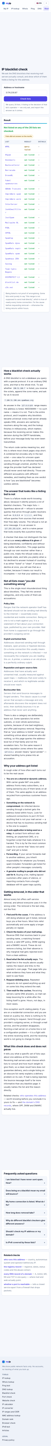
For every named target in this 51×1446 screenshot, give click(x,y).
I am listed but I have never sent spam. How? (24, 1181)
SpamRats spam (12, 253)
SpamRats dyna (12, 243)
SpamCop (9, 238)
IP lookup (15, 9)
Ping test (6, 1385)
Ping (33, 9)
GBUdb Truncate (13, 189)
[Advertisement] (25, 40)
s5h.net (9, 287)
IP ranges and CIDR (10, 1412)
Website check (8, 1400)
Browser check (8, 1423)
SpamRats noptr (13, 248)
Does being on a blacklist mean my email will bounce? (25, 1192)
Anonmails (10, 160)
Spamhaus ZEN (12, 259)
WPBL (7, 147)
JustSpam (9, 217)
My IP (6, 9)
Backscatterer (12, 165)
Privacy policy (8, 1440)
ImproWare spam (13, 194)
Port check (7, 1397)
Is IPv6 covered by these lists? (21, 1242)
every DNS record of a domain (18, 1274)
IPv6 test (6, 1427)
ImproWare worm (13, 199)
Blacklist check (8, 1393)
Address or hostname (14, 87)
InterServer (11, 204)
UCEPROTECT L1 (12, 277)
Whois (25, 9)
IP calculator (7, 1404)
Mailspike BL (12, 223)
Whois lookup (8, 1382)
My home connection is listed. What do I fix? (25, 1203)
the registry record (12, 1267)
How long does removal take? (20, 1212)
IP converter (7, 1408)
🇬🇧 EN (39, 3)
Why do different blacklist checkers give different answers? (25, 1222)
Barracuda (10, 170)
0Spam (8, 155)
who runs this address (14, 1259)
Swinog (8, 264)
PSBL (7, 228)
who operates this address (33, 1095)
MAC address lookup (11, 1415)
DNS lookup (7, 1389)
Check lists (25, 99)
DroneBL (9, 175)
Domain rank (7, 1419)
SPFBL (8, 233)
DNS (40, 9)
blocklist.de (12, 282)
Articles (5, 1430)
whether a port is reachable (17, 1284)
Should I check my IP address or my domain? (23, 1233)
